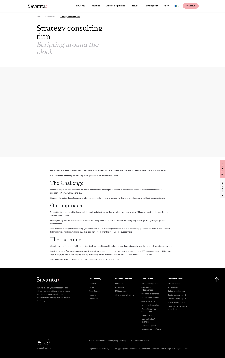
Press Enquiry (94, 295)
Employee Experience (150, 297)
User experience (148, 301)
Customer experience (150, 294)
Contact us (190, 6)
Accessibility (173, 287)
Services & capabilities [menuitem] (115, 6)
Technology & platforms (151, 329)
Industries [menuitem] (96, 6)
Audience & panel (148, 326)
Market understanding (150, 305)
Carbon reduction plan (176, 291)
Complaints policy (141, 340)
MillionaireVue (121, 291)
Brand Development (149, 283)
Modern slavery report (177, 299)
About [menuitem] (166, 6)
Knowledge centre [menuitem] (152, 6)
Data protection (174, 283)
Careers (92, 287)
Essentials (119, 287)
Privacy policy (126, 340)
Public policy (146, 315)
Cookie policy (112, 340)
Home (39, 17)
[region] (177, 6)
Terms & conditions (97, 340)
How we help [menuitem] (80, 6)
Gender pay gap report (177, 295)
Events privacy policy (176, 302)
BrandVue (119, 283)
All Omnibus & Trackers (124, 295)
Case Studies (50, 17)
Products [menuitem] (135, 6)
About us (92, 283)
